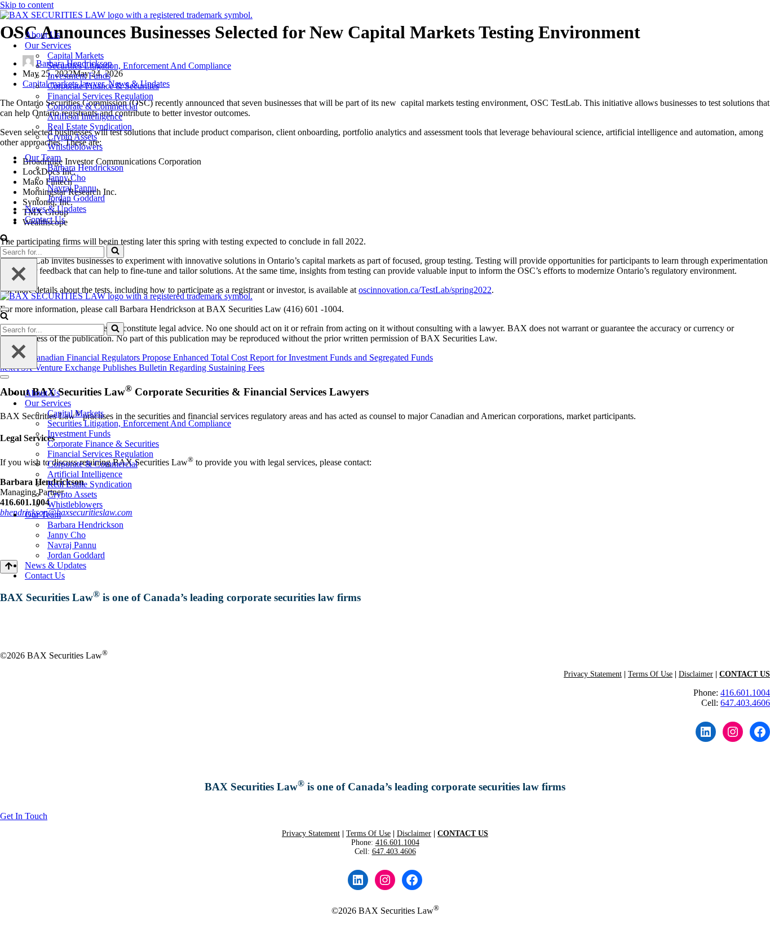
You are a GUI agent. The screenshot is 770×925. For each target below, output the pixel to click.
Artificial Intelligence (84, 116)
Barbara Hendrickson (85, 167)
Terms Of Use (650, 674)
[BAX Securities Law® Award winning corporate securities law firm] (126, 15)
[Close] (18, 274)
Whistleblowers (75, 147)
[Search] (4, 239)
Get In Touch (44, 627)
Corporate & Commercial (92, 106)
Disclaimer (696, 674)
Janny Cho (66, 178)
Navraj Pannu (71, 188)
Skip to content (27, 5)
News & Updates (55, 209)
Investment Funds (78, 76)
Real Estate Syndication (89, 126)
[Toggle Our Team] (764, 515)
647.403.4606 (745, 703)
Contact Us (45, 219)
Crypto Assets (72, 136)
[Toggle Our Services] (764, 403)
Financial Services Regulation (100, 96)
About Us (42, 34)
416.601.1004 (745, 692)
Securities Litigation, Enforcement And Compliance (139, 65)
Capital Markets (75, 55)
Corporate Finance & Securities (103, 86)
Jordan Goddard (76, 198)
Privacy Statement (593, 674)
